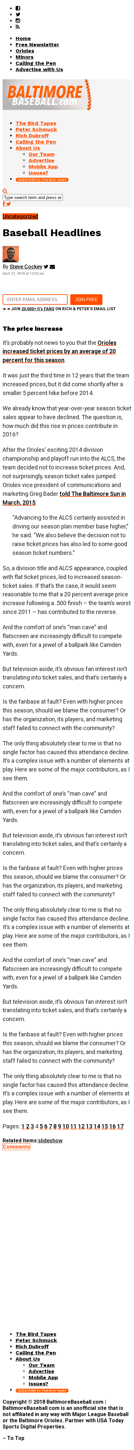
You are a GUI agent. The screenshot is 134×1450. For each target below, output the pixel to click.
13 (89, 1126)
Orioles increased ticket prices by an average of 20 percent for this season (59, 351)
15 (104, 1126)
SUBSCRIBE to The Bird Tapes (42, 179)
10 (65, 1126)
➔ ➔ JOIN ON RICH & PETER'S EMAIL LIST (59, 309)
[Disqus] (67, 1231)
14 (97, 1126)
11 (73, 1126)
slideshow (50, 1140)
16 (112, 1126)
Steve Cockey (26, 267)
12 (81, 1126)
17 (120, 1126)
